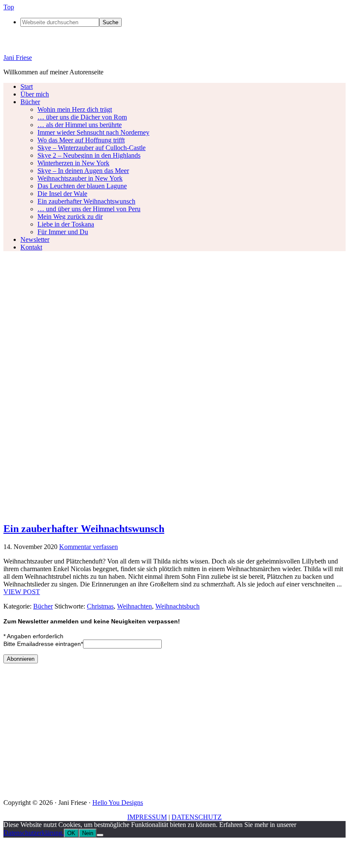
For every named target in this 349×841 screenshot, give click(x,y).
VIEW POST (21, 591)
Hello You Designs (117, 802)
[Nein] (100, 835)
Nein (87, 833)
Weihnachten (134, 606)
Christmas (100, 606)
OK (71, 833)
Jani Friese (17, 57)
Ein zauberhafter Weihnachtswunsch (83, 528)
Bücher (43, 606)
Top (8, 7)
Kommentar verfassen (88, 546)
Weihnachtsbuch (177, 606)
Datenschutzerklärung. (33, 832)
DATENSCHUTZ (197, 817)
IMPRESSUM (147, 817)
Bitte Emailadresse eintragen (43, 643)
